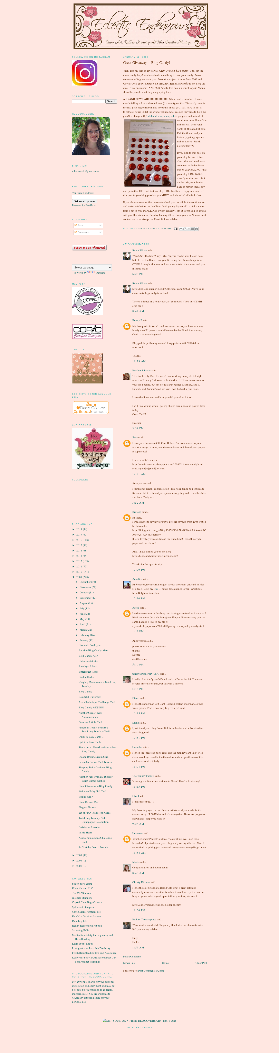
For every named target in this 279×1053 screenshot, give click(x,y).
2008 (79, 855)
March (83, 629)
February (85, 635)
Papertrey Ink (79, 921)
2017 (79, 534)
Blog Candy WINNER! (91, 707)
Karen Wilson (139, 250)
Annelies (137, 579)
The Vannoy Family (143, 776)
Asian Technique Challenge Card (97, 702)
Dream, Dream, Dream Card (93, 757)
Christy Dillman (141, 882)
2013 (79, 556)
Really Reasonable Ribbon (87, 925)
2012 (79, 561)
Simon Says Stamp (82, 883)
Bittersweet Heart (88, 671)
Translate (100, 272)
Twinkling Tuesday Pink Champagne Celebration (94, 820)
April (83, 624)
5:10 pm (138, 664)
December (85, 582)
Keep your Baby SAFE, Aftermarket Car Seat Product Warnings (94, 959)
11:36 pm (138, 910)
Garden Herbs (86, 677)
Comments (83, 232)
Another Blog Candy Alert (93, 650)
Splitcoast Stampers (83, 907)
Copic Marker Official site (86, 911)
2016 (79, 540)
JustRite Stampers (82, 898)
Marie (135, 862)
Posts (80, 225)
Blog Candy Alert (88, 655)
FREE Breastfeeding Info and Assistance (94, 953)
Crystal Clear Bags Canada (87, 902)
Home (165, 963)
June (82, 614)
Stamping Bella (80, 930)
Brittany (137, 512)
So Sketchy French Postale (93, 847)
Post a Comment (132, 956)
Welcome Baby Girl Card (92, 791)
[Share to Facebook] (193, 229)
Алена (135, 607)
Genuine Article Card (90, 722)
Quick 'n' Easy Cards (90, 742)
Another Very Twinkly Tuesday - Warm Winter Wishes (96, 778)
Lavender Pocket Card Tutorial (96, 762)
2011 (79, 566)
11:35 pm (138, 786)
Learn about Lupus (82, 943)
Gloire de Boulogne (89, 645)
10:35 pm (138, 713)
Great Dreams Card (89, 802)
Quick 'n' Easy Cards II (91, 736)
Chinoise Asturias (88, 661)
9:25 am (138, 824)
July (82, 608)
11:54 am (139, 853)
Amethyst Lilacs (88, 666)
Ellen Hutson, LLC (82, 888)
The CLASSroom (81, 893)
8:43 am (138, 873)
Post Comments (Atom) (151, 970)
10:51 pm (138, 738)
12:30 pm (138, 598)
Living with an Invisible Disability (91, 948)
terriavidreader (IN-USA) (145, 673)
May (82, 619)
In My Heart (85, 832)
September (86, 598)
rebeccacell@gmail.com (85, 171)
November (86, 587)
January (84, 640)
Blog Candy (85, 691)
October (84, 592)
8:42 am (138, 311)
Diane (135, 698)
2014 (79, 550)
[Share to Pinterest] (196, 229)
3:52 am (138, 502)
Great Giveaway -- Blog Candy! (96, 786)
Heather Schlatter (141, 370)
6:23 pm (138, 274)
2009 (79, 577)
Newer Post (129, 963)
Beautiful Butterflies (90, 697)
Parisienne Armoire (89, 827)
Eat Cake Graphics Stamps (86, 916)
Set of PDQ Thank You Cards (94, 812)
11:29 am (139, 361)
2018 (79, 529)
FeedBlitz (91, 205)
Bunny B (137, 320)
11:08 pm (138, 766)
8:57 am (138, 947)
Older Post (201, 963)
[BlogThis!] (185, 229)
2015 (79, 545)
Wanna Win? (86, 796)
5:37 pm (138, 428)
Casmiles (137, 747)
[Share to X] (189, 229)
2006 (79, 860)
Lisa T (135, 796)
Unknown (137, 833)
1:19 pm (138, 631)
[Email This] (181, 229)
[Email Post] (175, 229)
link (156, 589)
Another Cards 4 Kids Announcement (90, 715)
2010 (79, 572)
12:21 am (139, 474)
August (84, 603)
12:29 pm (138, 570)
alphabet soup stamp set (161, 116)
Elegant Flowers (87, 807)
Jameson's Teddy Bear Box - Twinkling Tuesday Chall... (95, 729)
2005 (79, 866)
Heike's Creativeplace (144, 919)
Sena (135, 437)
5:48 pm (138, 689)
